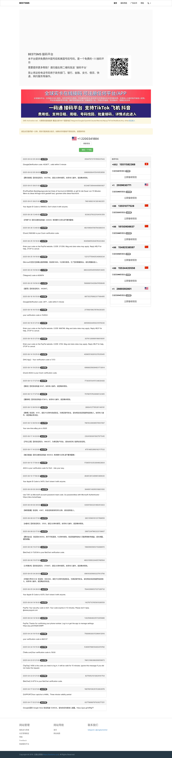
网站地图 (57, 733)
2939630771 (124, 185)
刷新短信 (86, 143)
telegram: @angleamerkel (97, 730)
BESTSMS (24, 3)
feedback (23, 740)
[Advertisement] (86, 32)
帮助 (142, 3)
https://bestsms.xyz (50, 754)
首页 (115, 3)
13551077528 (126, 206)
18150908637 (126, 226)
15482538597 (126, 247)
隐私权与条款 (24, 730)
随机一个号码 (87, 150)
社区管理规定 (24, 733)
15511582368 (127, 164)
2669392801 (124, 288)
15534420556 (126, 268)
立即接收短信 (130, 177)
